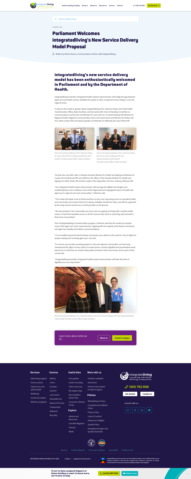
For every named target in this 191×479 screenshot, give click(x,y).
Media (71, 431)
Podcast (72, 427)
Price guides (74, 378)
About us (104, 338)
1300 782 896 (139, 387)
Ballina (53, 378)
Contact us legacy (122, 338)
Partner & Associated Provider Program (96, 388)
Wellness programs (39, 402)
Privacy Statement (78, 450)
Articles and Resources (74, 418)
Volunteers (92, 382)
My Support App (75, 390)
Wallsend (53, 411)
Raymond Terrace (57, 403)
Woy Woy (53, 415)
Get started (130, 394)
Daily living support (39, 378)
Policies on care (127, 450)
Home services (37, 382)
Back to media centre (67, 19)
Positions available (95, 378)
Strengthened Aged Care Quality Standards (98, 430)
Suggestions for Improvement (82, 459)
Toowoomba (55, 407)
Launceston (55, 395)
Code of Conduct (95, 416)
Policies (91, 395)
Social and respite (38, 397)
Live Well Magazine (76, 423)
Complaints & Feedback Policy (98, 406)
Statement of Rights (96, 420)
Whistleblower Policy (96, 401)
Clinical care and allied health (37, 388)
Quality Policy (93, 424)
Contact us (147, 394)
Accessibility (113, 450)
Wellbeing (35, 393)
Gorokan (53, 386)
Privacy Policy (93, 412)
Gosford (53, 390)
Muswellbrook (56, 399)
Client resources (75, 386)
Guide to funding (76, 382)
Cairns (52, 382)
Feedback (67, 459)
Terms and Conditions (97, 450)
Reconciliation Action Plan (75, 396)
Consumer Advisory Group (77, 403)
